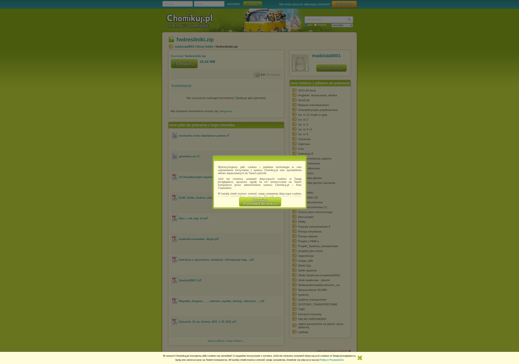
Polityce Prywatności (332, 360)
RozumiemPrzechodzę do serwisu (260, 201)
